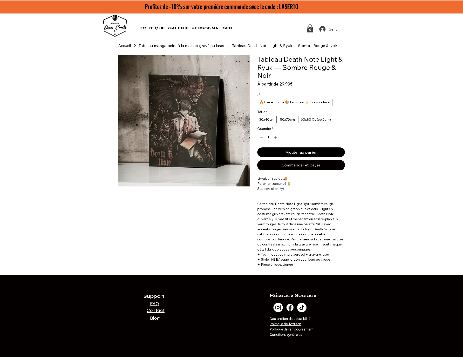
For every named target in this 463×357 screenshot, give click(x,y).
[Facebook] (290, 307)
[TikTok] (301, 307)
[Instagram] (278, 307)
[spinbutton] (268, 137)
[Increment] (276, 137)
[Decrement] (261, 137)
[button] (310, 28)
